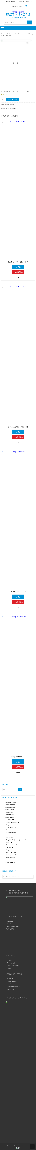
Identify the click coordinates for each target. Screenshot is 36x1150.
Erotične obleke (10, 857)
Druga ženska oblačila (12, 825)
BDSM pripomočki (10, 862)
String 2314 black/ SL (18, 757)
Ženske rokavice (10, 830)
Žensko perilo (22, 34)
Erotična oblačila (12, 34)
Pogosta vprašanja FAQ (25, 1)
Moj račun (7, 1)
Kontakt (9, 960)
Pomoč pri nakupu (12, 981)
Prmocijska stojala (10, 804)
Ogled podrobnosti (19, 272)
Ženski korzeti (10, 819)
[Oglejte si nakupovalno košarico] (24, 6)
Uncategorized (9, 860)
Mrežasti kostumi (11, 832)
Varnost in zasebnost (13, 965)
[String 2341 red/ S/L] (18, 520)
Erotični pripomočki (10, 807)
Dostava (9, 992)
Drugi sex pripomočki (11, 802)
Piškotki (9, 968)
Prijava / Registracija (17, 6)
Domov (3, 34)
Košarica (14, 1)
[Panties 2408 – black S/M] (18, 190)
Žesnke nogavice (11, 852)
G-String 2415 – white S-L (18, 427)
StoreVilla (29, 1145)
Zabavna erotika (9, 814)
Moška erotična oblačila (12, 822)
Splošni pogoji (11, 963)
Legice (8, 835)
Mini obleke (9, 837)
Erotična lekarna (9, 809)
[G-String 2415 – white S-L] (18, 355)
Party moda (9, 847)
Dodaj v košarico (13, 99)
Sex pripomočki (9, 812)
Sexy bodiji (9, 850)
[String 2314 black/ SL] (18, 685)
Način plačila (10, 989)
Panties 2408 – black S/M (18, 262)
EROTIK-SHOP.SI (18, 14)
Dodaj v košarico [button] (18, 267)
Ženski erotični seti (11, 845)
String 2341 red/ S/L (18, 592)
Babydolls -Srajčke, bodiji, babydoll (16, 840)
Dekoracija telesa (11, 827)
